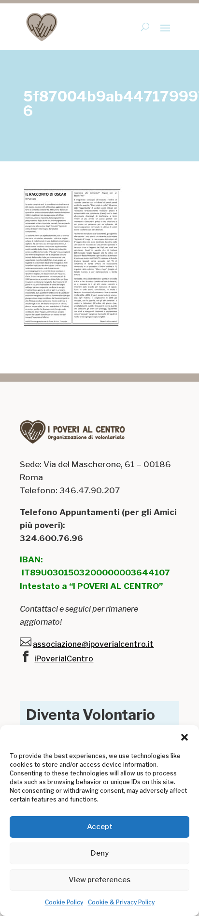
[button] (184, 737)
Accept (100, 826)
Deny (100, 853)
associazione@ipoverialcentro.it (93, 644)
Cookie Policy (64, 902)
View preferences (99, 879)
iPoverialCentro (63, 658)
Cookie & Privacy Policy (121, 902)
